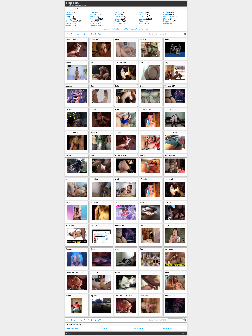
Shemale (118, 23)
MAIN (106, 29)
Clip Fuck (73, 3)
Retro (92, 23)
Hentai (69, 19)
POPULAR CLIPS (119, 29)
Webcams (94, 25)
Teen (141, 23)
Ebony (166, 15)
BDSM (166, 12)
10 (99, 34)
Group (117, 17)
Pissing (142, 21)
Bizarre (93, 15)
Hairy (141, 17)
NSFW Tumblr (137, 328)
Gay (92, 17)
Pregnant (167, 21)
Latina (117, 19)
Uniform (166, 23)
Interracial (94, 19)
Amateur (69, 12)
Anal (92, 12)
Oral (92, 21)
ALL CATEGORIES (139, 29)
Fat (67, 17)
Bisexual (69, 15)
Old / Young (71, 21)
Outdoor (118, 21)
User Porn (167, 328)
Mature (166, 19)
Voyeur (69, 25)
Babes (142, 12)
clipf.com (184, 333)
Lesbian (142, 19)
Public (68, 23)
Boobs (117, 15)
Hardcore (167, 17)
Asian (117, 12)
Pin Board (102, 328)
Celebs (142, 15)
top (82, 333)
